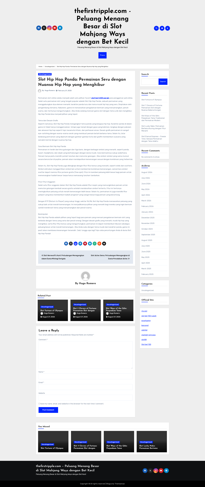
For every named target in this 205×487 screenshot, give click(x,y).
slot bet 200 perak (100, 98)
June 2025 (145, 252)
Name (41, 372)
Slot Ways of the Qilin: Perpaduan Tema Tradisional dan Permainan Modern (153, 118)
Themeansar (120, 484)
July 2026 (145, 178)
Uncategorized (45, 74)
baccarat (145, 325)
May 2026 (145, 189)
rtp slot (144, 311)
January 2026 (147, 212)
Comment (43, 340)
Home (102, 55)
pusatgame (146, 321)
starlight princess (148, 335)
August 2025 (146, 240)
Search (145, 74)
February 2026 (147, 206)
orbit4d (144, 330)
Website (42, 393)
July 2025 (145, 246)
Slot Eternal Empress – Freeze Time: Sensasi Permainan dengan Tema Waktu (153, 138)
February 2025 (147, 274)
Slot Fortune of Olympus (51, 311)
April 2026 (145, 195)
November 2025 (147, 223)
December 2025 (147, 218)
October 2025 (147, 229)
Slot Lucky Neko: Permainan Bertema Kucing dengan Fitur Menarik (153, 128)
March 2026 (146, 201)
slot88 (144, 340)
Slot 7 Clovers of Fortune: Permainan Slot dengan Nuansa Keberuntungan (85, 311)
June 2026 (146, 184)
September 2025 (148, 235)
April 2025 (145, 263)
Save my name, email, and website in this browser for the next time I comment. (72, 404)
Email (41, 382)
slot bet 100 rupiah (148, 316)
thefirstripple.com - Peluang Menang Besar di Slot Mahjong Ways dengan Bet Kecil (102, 26)
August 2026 (146, 172)
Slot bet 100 (146, 344)
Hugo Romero (50, 90)
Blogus (109, 484)
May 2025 (145, 257)
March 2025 (146, 269)
